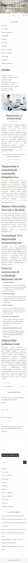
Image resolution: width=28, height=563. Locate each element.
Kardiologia (4, 46)
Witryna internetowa (6, 417)
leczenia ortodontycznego (18, 228)
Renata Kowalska (8, 386)
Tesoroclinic (4, 88)
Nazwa (3, 402)
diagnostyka (20, 130)
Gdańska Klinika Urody (7, 86)
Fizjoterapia (4, 42)
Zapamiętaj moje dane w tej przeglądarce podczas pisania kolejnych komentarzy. (12, 427)
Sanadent (3, 79)
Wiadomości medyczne (7, 63)
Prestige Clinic (14, 5)
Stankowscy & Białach (7, 77)
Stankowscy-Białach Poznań (14, 159)
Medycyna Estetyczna (7, 49)
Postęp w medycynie (6, 53)
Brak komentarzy (22, 386)
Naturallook (4, 90)
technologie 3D (17, 143)
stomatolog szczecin (6, 383)
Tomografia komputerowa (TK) (10, 180)
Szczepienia (4, 60)
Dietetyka (3, 39)
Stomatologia (4, 56)
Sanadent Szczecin (14, 162)
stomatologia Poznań (15, 128)
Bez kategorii (4, 29)
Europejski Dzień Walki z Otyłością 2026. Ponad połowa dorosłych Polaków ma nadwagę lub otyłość (13, 533)
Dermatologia (5, 36)
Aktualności (4, 25)
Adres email (4, 410)
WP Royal (18, 560)
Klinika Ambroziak (5, 83)
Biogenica (3, 75)
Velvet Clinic (4, 81)
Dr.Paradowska (5, 84)
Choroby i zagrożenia (6, 32)
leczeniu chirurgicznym (18, 200)
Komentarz (4, 431)
